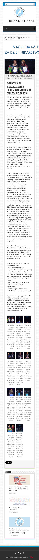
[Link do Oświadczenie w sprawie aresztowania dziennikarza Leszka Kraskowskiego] (19, 522)
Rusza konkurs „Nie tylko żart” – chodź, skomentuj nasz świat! (18, 489)
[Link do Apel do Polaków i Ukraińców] (19, 501)
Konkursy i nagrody (23, 37)
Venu (26, 557)
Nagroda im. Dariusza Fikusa (13, 39)
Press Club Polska (10, 37)
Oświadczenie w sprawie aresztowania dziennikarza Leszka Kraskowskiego (19, 531)
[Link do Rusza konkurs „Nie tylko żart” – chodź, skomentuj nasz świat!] (19, 480)
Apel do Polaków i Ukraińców (15, 509)
